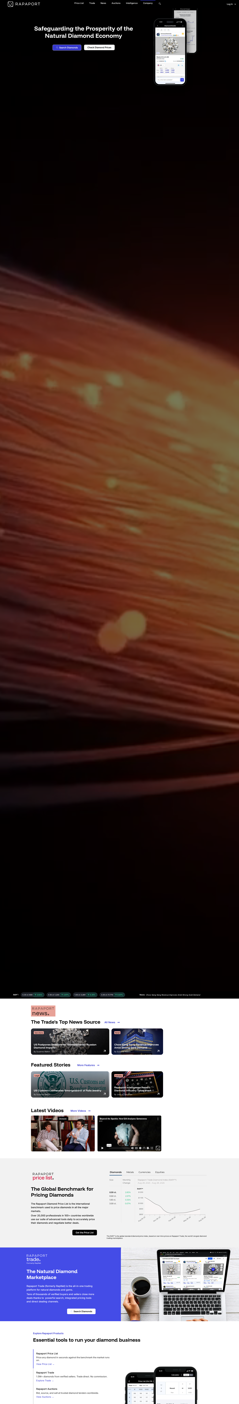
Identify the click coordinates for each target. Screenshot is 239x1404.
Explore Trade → (45, 1380)
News (103, 3)
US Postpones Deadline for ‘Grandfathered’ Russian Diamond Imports (65, 1046)
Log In (230, 4)
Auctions (116, 3)
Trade (92, 3)
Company (148, 3)
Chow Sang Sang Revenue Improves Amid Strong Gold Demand (136, 1046)
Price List (79, 3)
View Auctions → (45, 1396)
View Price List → (45, 1364)
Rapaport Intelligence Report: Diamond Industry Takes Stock (132, 1089)
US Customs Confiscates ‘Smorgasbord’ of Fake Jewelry (170, 995)
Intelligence (132, 3)
